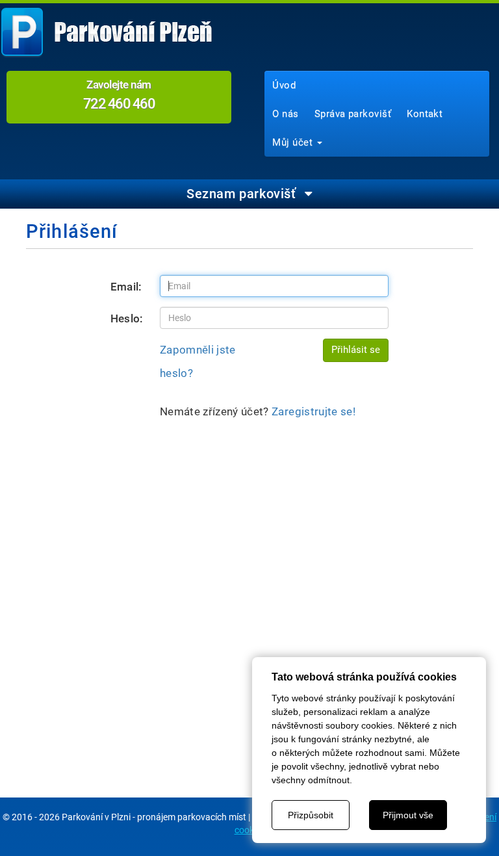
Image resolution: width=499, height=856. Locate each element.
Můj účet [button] (293, 142)
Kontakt (424, 114)
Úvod (284, 85)
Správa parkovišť (352, 114)
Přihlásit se (355, 350)
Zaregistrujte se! (313, 411)
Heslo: (127, 318)
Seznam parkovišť (243, 193)
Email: (126, 286)
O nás (285, 114)
